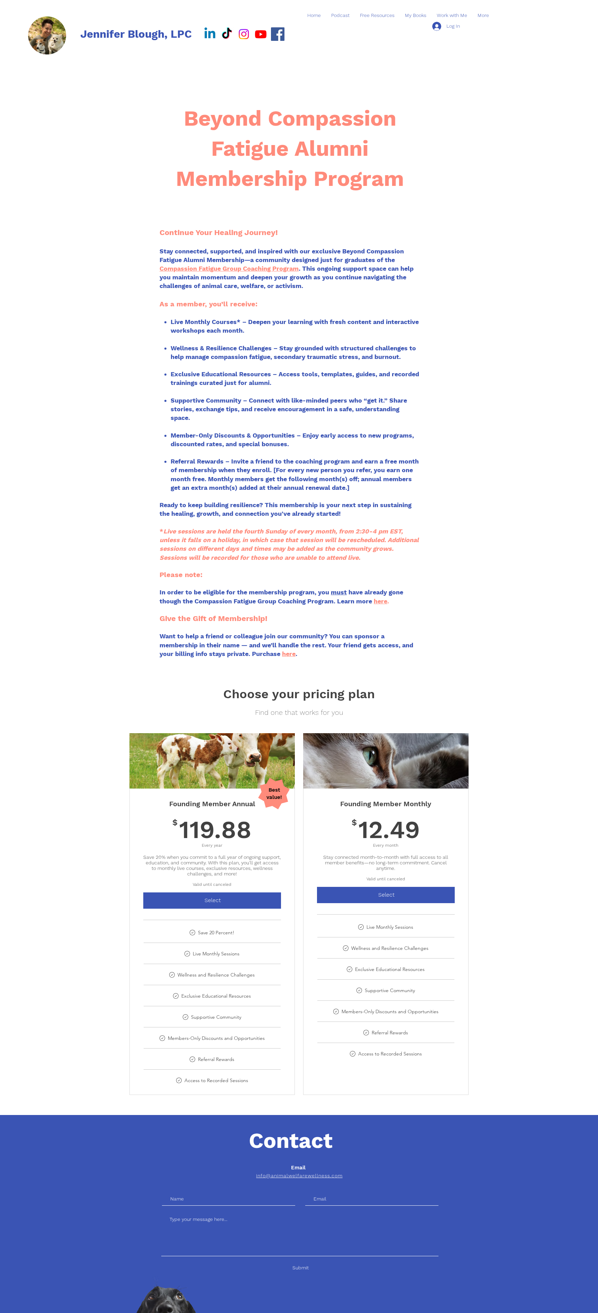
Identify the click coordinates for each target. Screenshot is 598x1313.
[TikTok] (227, 34)
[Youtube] (261, 34)
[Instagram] (244, 34)
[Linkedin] (210, 34)
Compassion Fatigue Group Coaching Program (229, 268)
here (380, 601)
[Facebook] (277, 34)
